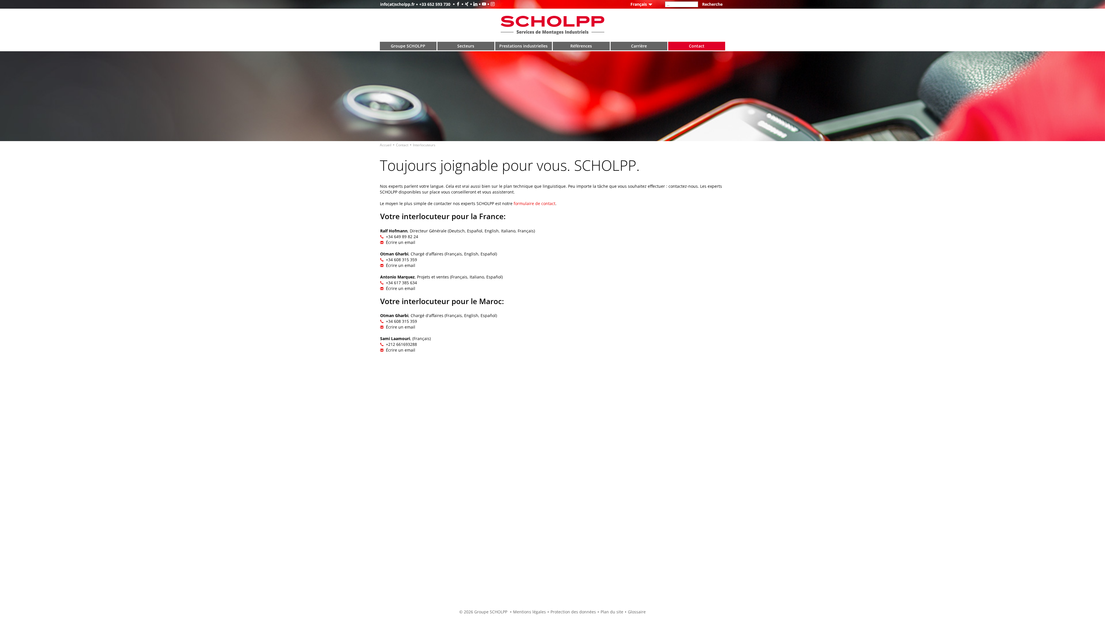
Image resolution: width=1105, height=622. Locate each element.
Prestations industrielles (523, 46)
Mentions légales (529, 612)
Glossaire (637, 612)
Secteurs (465, 46)
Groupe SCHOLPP (408, 46)
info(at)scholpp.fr (397, 4)
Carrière (639, 46)
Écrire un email (400, 242)
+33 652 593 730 (434, 4)
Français (638, 4)
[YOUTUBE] (481, 4)
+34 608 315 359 (401, 259)
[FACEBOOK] (455, 4)
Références (581, 46)
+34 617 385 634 (401, 282)
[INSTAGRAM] (490, 4)
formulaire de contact (534, 203)
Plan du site (612, 612)
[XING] (464, 4)
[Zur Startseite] (552, 24)
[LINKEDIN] (473, 4)
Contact (696, 46)
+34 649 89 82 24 (402, 236)
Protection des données (573, 612)
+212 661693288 (401, 344)
